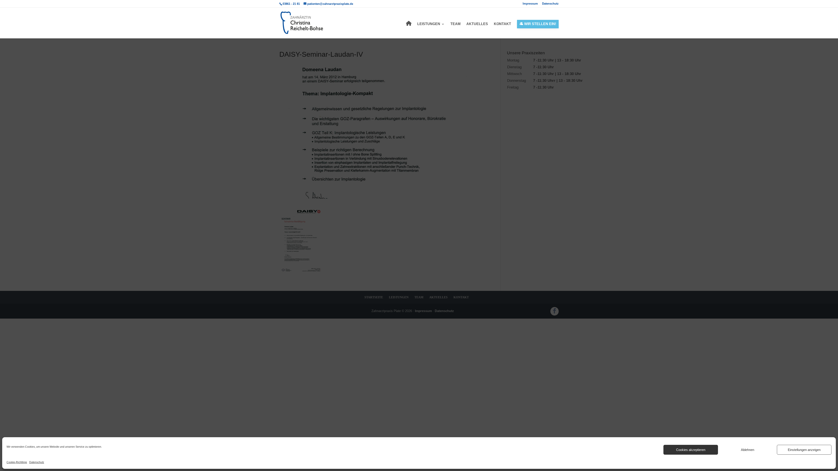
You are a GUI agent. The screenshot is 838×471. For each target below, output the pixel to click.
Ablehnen (747, 450)
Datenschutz (36, 462)
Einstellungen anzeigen (804, 450)
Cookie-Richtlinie (17, 462)
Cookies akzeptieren (690, 450)
